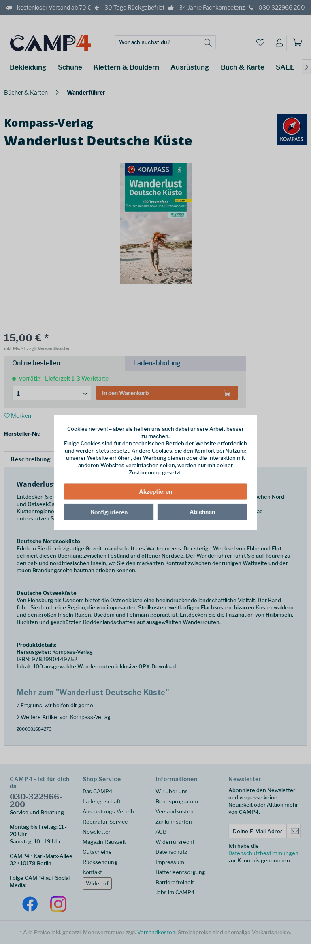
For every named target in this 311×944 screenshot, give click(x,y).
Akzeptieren (155, 491)
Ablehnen (202, 511)
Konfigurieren (109, 511)
